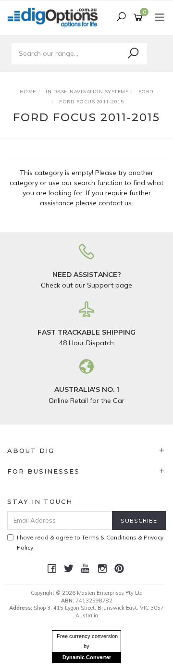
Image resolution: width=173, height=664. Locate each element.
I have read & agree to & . (90, 542)
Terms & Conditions (109, 537)
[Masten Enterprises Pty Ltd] (55, 17)
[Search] (133, 53)
